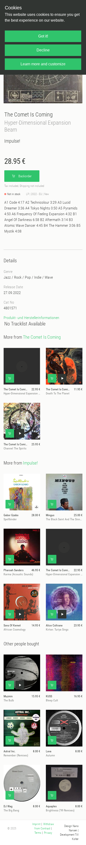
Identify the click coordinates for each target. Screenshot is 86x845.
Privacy (48, 832)
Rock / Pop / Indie (27, 277)
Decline (43, 50)
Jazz (7, 277)
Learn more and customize (43, 64)
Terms (37, 832)
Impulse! (12, 141)
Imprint (36, 824)
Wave (49, 277)
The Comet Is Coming (28, 114)
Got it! (43, 36)
